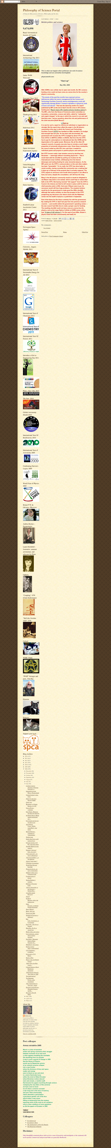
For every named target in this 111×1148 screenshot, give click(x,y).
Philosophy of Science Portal (41, 10)
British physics (48, 220)
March (28, 1000)
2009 (26, 767)
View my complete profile (29, 1033)
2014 (26, 756)
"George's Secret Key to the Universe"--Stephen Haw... (32, 889)
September (29, 777)
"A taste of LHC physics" (53, 212)
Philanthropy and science (32, 944)
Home (65, 232)
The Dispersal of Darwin (34, 1126)
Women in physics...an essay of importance (32, 869)
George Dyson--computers (30, 808)
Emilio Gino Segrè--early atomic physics (32, 840)
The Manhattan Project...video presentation (30, 979)
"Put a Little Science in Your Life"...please (31, 984)
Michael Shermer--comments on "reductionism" (30, 833)
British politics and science (32, 932)
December (29, 771)
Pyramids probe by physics (31, 877)
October (28, 775)
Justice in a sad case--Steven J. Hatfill (31, 799)
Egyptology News (32, 1123)
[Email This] (62, 219)
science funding (58, 220)
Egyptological (31, 1121)
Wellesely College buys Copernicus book (32, 873)
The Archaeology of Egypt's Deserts (37, 1125)
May (27, 996)
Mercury (28, 1015)
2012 (26, 760)
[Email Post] (59, 218)
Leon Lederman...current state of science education (32, 935)
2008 (26, 769)
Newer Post (44, 232)
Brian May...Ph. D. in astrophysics (31, 929)
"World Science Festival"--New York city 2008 (32, 973)
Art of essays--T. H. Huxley (31, 955)
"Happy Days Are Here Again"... (32, 964)
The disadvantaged (30, 976)
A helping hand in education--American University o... (32, 787)
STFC (56, 131)
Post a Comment (47, 228)
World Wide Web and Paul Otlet (31, 866)
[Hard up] (64, 123)
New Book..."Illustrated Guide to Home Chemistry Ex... (32, 940)
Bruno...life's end (30, 911)
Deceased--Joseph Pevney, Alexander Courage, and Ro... (32, 989)
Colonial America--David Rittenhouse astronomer (32, 968)
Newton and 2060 (30, 913)
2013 (26, 758)
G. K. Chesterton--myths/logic (30, 951)
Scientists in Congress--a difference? (32, 916)
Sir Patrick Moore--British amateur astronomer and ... (32, 817)
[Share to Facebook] (71, 219)
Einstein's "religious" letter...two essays (31, 851)
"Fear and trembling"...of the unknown (32, 858)
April (27, 998)
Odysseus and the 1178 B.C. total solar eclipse (32, 843)
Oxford (28, 896)
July (27, 781)
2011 (26, 762)
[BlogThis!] (65, 219)
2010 (26, 764)
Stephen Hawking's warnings (31, 881)
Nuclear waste (29, 837)
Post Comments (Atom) (56, 236)
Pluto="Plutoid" (30, 909)
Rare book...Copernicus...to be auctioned (32, 920)
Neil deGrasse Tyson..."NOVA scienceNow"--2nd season (31, 827)
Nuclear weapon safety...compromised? (32, 947)
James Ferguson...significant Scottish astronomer (32, 905)
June (27, 783)
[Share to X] (68, 219)
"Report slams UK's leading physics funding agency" (68, 110)
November (29, 773)
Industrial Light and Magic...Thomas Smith (32, 792)
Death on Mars (29, 958)
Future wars (29, 802)
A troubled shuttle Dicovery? (30, 893)
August (28, 779)
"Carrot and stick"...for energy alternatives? (32, 854)
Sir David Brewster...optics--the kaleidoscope (32, 900)
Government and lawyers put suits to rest (32, 821)
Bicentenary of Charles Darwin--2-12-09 (31, 805)
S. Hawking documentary (32, 863)
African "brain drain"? (31, 861)
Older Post (85, 232)
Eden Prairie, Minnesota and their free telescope (32, 812)
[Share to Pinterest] (73, 219)
